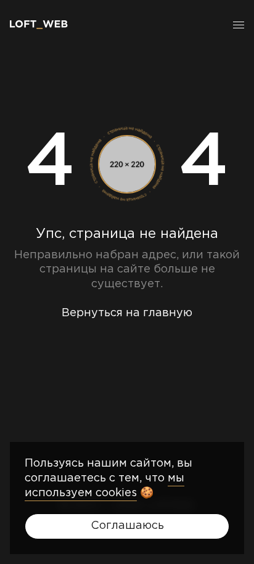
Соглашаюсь (127, 526)
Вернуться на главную (127, 313)
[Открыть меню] (238, 24)
